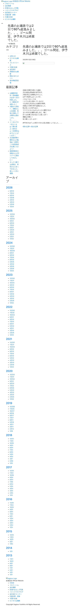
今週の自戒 (13, 67)
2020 (9, 371)
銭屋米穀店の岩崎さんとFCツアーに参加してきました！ (14, 155)
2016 (9, 499)
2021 (9, 339)
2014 (9, 547)
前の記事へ (27, 126)
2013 (9, 555)
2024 (9, 242)
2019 (9, 403)
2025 (9, 210)
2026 (9, 187)
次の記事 (35, 126)
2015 (9, 531)
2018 (9, 435)
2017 (9, 467)
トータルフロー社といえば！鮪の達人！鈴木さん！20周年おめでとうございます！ (14, 128)
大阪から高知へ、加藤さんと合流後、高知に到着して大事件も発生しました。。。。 (14, 113)
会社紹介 (13, 69)
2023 (9, 274)
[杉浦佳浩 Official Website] (11, 578)
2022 (9, 306)
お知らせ (13, 56)
